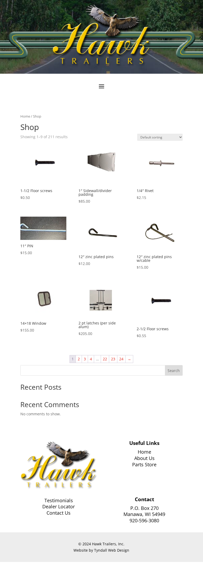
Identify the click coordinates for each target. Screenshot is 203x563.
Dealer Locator (58, 506)
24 (121, 358)
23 (113, 358)
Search (174, 370)
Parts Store (144, 464)
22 (105, 358)
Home (25, 116)
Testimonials (58, 500)
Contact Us (59, 513)
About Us (144, 458)
